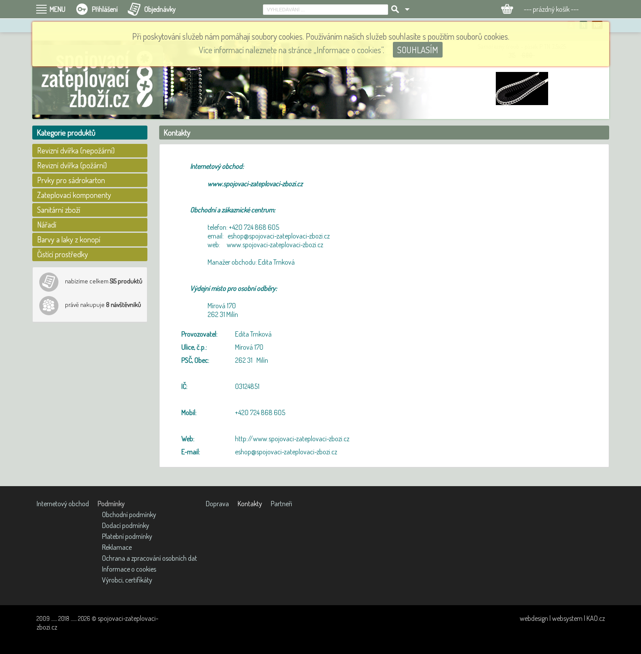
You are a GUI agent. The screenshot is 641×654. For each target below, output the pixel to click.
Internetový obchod (63, 503)
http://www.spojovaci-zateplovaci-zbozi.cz (292, 438)
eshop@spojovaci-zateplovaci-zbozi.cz (286, 451)
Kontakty (250, 503)
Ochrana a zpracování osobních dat (149, 558)
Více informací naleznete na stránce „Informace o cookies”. (291, 49)
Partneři (281, 503)
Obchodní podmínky (129, 514)
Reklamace (117, 547)
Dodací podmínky (125, 525)
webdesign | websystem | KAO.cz (562, 618)
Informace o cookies (129, 569)
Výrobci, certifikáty (127, 580)
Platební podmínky (127, 536)
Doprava (217, 503)
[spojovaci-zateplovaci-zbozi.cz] (97, 80)
